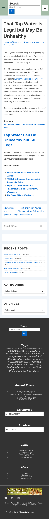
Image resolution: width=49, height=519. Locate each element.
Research (35, 361)
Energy (38, 351)
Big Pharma (15, 348)
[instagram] (18, 497)
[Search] (12, 11)
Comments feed (26, 477)
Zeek (38, 371)
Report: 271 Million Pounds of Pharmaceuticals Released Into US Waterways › (31, 211)
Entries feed (26, 475)
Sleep (22, 364)
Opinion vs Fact (9, 258)
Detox (11, 351)
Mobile (8, 359)
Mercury (33, 356)
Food (19, 354)
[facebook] (6, 497)
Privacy (11, 362)
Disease (19, 351)
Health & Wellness (29, 503)
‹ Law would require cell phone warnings (11, 211)
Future (24, 354)
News (12, 45)
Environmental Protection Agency (28, 79)
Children (40, 348)
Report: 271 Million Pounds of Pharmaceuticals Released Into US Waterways (22, 188)
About (13, 503)
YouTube (32, 371)
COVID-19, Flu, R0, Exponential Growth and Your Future (22, 262)
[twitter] (12, 497)
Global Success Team (26, 454)
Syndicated (12, 367)
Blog (21, 348)
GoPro (30, 354)
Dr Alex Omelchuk (26, 452)
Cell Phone (32, 348)
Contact (33, 505)
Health (6, 45)
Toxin (29, 367)
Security (17, 365)
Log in (26, 473)
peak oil (41, 359)
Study (39, 365)
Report (26, 362)
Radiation (18, 362)
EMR (34, 351)
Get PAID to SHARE (10, 272)
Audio (9, 348)
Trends (39, 367)
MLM (39, 356)
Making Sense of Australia (12, 254)
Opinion (35, 359)
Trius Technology (26, 457)
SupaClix (26, 456)
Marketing (26, 356)
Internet (36, 353)
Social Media (31, 364)
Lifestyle (12, 356)
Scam (10, 364)
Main (19, 356)
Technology (22, 367)
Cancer (26, 348)
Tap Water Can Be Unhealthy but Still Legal (20, 140)
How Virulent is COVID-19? (13, 268)
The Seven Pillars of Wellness (20, 195)
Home (7, 503)
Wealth (40, 503)
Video (13, 370)
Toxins (33, 367)
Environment (11, 354)
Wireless (22, 371)
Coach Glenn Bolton (26, 451)
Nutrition (28, 359)
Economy (27, 351)
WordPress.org (26, 478)
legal (42, 354)
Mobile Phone (17, 359)
